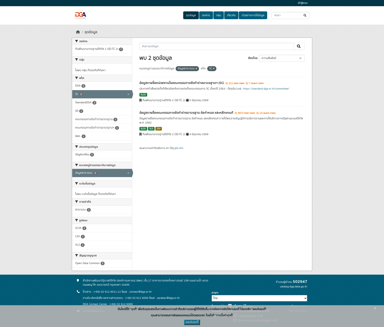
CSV (159, 128)
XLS (151, 128)
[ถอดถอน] (196, 68)
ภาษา (215, 293)
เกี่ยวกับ (231, 15)
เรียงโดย (252, 58)
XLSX (143, 94)
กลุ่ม (218, 15)
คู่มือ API (178, 148)
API (167, 148)
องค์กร (206, 15)
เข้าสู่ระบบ (303, 3)
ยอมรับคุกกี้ (192, 322)
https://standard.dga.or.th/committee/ (266, 89)
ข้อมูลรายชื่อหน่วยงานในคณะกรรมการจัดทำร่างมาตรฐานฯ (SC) (182, 83)
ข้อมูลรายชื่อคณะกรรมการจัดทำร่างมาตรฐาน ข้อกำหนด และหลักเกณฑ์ (186, 112)
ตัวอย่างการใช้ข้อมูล (253, 15)
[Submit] (305, 15)
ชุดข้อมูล (191, 15)
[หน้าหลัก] (78, 32)
